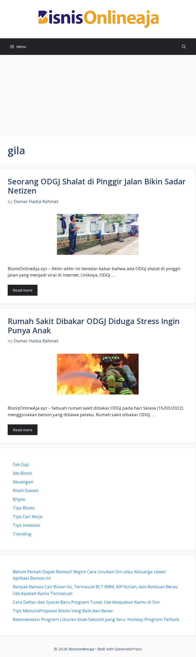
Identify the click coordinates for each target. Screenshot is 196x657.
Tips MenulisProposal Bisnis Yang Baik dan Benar (63, 611)
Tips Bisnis (24, 508)
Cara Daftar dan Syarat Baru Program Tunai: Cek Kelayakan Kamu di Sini (86, 602)
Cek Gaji (21, 464)
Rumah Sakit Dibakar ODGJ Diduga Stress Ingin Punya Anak (94, 326)
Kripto (19, 499)
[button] (184, 46)
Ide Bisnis (22, 473)
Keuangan (23, 482)
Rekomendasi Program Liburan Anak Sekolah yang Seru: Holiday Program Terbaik (96, 619)
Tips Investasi (26, 525)
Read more (22, 290)
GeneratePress (128, 648)
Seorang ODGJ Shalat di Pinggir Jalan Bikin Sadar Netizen (97, 186)
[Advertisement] (98, 93)
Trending (22, 534)
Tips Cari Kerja (27, 516)
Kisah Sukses (26, 490)
